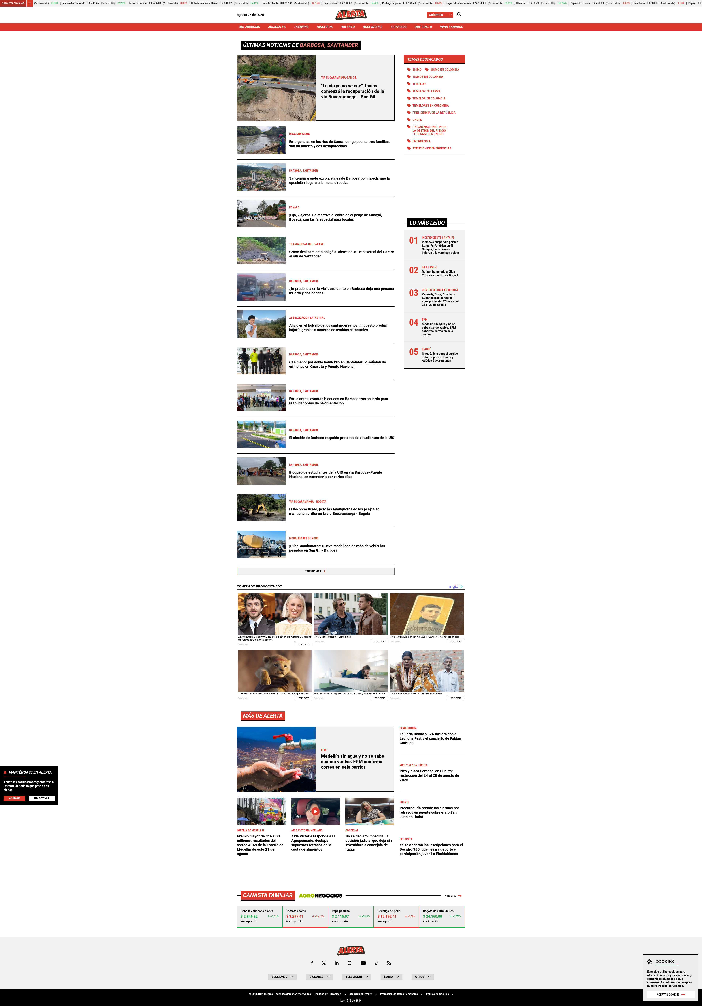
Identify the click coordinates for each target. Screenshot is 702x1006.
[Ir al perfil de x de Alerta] (324, 963)
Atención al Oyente (360, 994)
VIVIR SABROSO (451, 27)
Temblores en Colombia (430, 105)
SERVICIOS (399, 27)
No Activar (41, 798)
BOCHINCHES (372, 27)
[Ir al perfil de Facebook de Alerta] (312, 963)
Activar (14, 798)
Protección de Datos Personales (399, 994)
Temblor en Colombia (428, 98)
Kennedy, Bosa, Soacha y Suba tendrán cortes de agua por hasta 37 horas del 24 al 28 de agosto (440, 300)
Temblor (419, 84)
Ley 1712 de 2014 (350, 1000)
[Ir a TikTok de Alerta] (376, 963)
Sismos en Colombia (427, 77)
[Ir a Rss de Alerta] (389, 963)
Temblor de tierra (426, 91)
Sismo (417, 69)
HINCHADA (325, 27)
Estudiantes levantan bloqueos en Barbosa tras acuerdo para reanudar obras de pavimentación (338, 401)
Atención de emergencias (431, 148)
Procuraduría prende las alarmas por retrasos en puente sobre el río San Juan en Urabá (429, 812)
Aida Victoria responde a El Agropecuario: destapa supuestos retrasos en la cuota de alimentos (313, 843)
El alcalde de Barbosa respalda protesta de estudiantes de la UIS (341, 438)
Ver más (450, 895)
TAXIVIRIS (301, 27)
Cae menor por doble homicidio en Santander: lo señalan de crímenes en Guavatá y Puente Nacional (337, 364)
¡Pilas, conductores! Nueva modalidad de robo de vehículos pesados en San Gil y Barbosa (337, 548)
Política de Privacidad (328, 994)
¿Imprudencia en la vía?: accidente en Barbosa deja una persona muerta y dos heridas (341, 290)
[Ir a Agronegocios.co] (320, 896)
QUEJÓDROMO (249, 27)
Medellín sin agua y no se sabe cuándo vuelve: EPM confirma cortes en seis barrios (439, 329)
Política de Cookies (670, 986)
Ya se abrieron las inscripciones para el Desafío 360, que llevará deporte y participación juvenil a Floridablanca (431, 849)
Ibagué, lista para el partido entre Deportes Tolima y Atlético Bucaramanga (440, 357)
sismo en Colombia (444, 69)
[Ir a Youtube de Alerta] (363, 963)
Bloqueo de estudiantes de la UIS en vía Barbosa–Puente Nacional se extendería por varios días (335, 474)
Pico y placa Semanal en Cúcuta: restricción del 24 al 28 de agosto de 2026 (429, 775)
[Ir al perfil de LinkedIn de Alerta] (337, 963)
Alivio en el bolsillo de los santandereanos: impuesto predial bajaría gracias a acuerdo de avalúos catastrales (338, 327)
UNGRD (417, 120)
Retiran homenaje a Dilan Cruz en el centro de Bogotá (440, 273)
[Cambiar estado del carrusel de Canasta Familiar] (29, 3)
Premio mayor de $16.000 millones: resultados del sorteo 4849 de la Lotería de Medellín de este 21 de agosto (260, 845)
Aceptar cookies (668, 994)
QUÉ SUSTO (423, 27)
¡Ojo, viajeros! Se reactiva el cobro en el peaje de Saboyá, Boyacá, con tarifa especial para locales (335, 217)
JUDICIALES (277, 27)
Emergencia (421, 141)
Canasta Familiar (13, 3)
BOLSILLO (348, 27)
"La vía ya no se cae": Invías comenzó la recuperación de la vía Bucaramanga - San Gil (352, 91)
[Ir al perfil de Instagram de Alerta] (349, 963)
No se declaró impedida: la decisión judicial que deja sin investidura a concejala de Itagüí (368, 843)
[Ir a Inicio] (351, 14)
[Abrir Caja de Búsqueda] (459, 15)
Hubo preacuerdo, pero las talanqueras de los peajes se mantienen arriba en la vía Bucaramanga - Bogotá (334, 511)
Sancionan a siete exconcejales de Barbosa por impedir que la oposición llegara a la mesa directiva (339, 180)
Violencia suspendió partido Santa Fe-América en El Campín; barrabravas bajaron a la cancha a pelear (440, 247)
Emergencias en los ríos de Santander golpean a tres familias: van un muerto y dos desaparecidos (339, 143)
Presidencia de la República (434, 112)
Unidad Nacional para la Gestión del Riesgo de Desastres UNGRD (429, 130)
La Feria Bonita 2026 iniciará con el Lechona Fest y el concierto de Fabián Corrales (430, 738)
